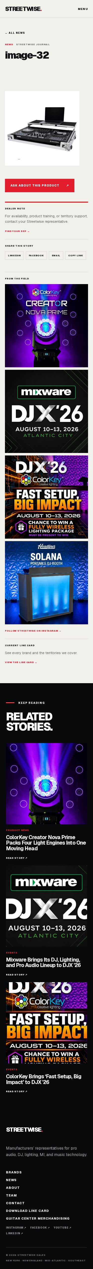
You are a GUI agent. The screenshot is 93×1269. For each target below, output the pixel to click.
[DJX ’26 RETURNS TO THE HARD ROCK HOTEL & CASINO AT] (46, 411)
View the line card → (21, 662)
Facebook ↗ (40, 1227)
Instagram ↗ (16, 1227)
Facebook (36, 255)
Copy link (75, 255)
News (11, 1180)
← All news (15, 33)
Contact (15, 1203)
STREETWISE (23, 9)
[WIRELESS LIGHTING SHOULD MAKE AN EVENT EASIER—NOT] (46, 497)
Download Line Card (27, 1211)
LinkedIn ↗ (14, 1233)
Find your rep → (17, 231)
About (13, 1188)
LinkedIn (14, 255)
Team (11, 1195)
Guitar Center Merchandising (38, 1218)
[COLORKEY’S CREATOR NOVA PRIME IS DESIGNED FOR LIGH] (46, 325)
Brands (14, 1172)
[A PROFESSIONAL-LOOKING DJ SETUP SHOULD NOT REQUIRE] (46, 582)
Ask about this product (39, 185)
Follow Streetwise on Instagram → (33, 630)
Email (56, 255)
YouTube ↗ (62, 1227)
